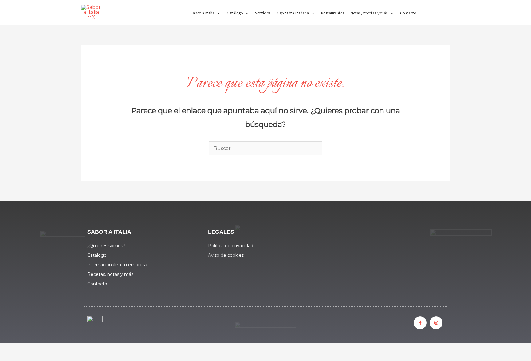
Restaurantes (332, 13)
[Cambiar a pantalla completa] (38, 349)
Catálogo (235, 13)
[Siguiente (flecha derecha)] (38, 358)
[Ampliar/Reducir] (12, 349)
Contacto (408, 13)
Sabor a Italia (202, 13)
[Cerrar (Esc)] (89, 349)
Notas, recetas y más (369, 13)
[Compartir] (64, 349)
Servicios (263, 13)
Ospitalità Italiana (293, 13)
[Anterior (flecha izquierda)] (12, 358)
